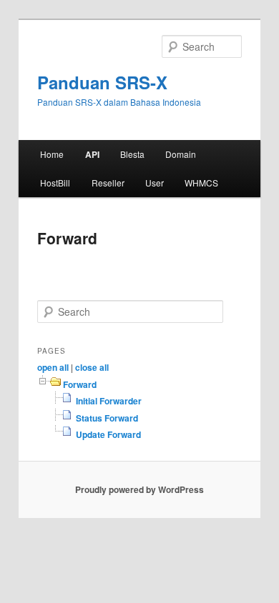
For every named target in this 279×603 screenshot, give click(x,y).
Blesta (132, 154)
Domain (180, 154)
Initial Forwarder (109, 400)
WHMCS (201, 182)
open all (53, 367)
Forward (80, 384)
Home (52, 154)
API (92, 154)
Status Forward (107, 418)
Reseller (108, 182)
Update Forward (108, 434)
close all (92, 367)
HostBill (55, 182)
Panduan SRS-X (102, 82)
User (154, 182)
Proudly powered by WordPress (139, 489)
